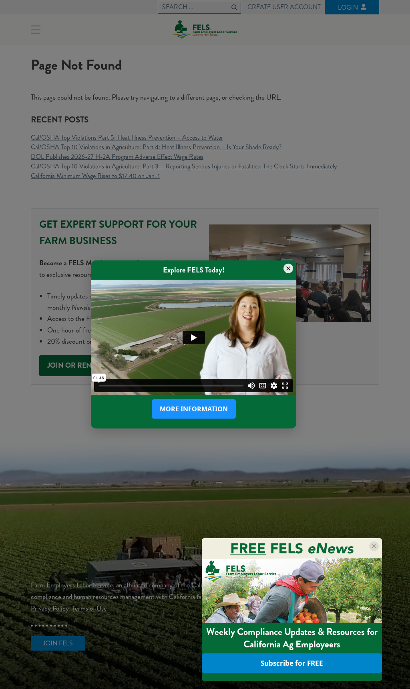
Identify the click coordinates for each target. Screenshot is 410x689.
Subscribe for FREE (292, 663)
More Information (194, 409)
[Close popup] (288, 268)
